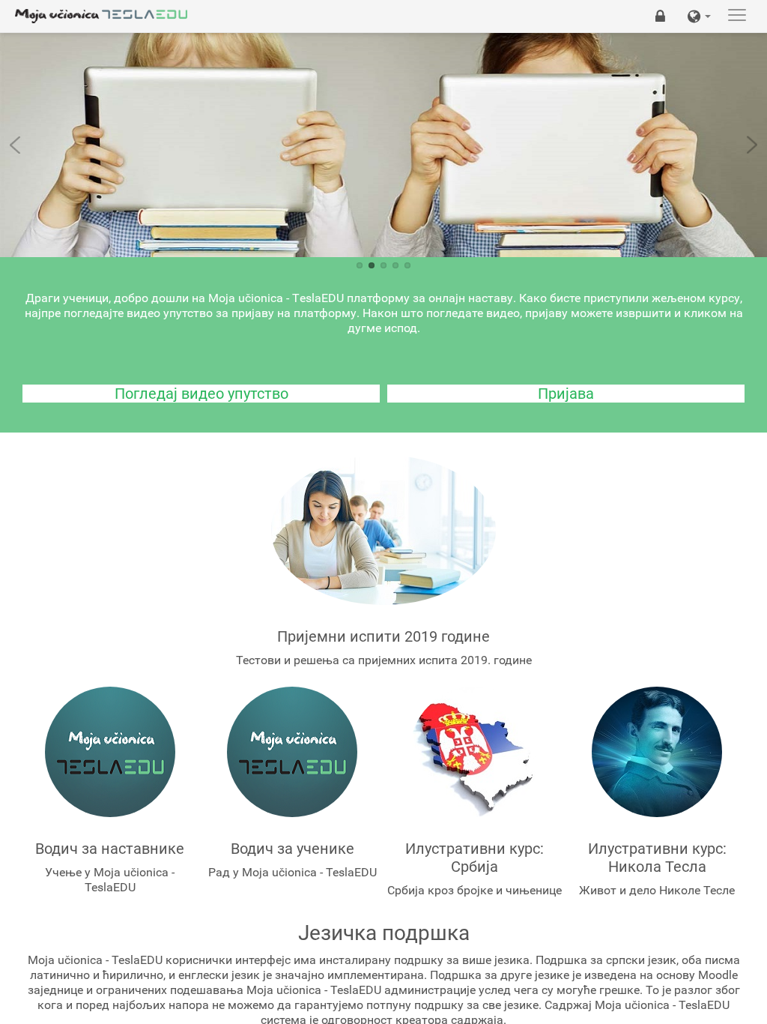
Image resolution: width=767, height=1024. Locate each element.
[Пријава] (660, 16)
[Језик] (699, 15)
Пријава (566, 394)
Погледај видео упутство (201, 394)
